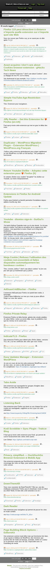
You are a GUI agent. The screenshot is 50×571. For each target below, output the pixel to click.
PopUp (18, 252)
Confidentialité (38, 56)
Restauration (39, 165)
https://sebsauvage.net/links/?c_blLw (19, 514)
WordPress (9, 165)
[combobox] (13, 15)
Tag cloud (40, 4)
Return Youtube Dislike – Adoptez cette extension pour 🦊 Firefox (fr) (25, 172)
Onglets (26, 398)
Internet (8, 284)
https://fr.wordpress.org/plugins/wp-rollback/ (31, 367)
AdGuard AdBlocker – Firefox (20, 289)
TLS (42, 351)
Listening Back (12, 403)
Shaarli (9, 565)
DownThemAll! (12, 483)
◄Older (20, 23)
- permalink (20, 45)
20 (22, 20)
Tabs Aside (10, 382)
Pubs (28, 308)
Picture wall (22, 8)
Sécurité (27, 56)
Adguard (9, 308)
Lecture (16, 137)
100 (29, 20)
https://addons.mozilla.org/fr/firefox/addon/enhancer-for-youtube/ (26, 236)
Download (9, 501)
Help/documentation (25, 568)
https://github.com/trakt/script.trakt (25, 440)
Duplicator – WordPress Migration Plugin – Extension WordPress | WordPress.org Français (22, 145)
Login (33, 4)
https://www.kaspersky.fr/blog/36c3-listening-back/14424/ (26, 413)
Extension (20, 26)
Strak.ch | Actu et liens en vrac (17, 4)
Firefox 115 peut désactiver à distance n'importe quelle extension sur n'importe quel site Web (26, 32)
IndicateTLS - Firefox (15, 336)
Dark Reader (10, 506)
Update (16, 214)
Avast (8, 92)
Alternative (43, 92)
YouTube (9, 114)
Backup (29, 165)
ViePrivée (9, 59)
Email (26, 331)
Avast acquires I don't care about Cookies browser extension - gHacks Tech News (24, 68)
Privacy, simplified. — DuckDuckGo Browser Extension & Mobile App (23, 456)
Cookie (33, 92)
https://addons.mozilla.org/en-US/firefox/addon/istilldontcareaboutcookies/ (25, 79)
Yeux (28, 525)
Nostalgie (37, 501)
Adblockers (19, 308)
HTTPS (26, 351)
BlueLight (37, 525)
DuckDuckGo (10, 475)
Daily (30, 8)
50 (26, 20)
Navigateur (29, 114)
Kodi (7, 450)
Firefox (8, 56)
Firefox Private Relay (15, 313)
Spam (33, 331)
